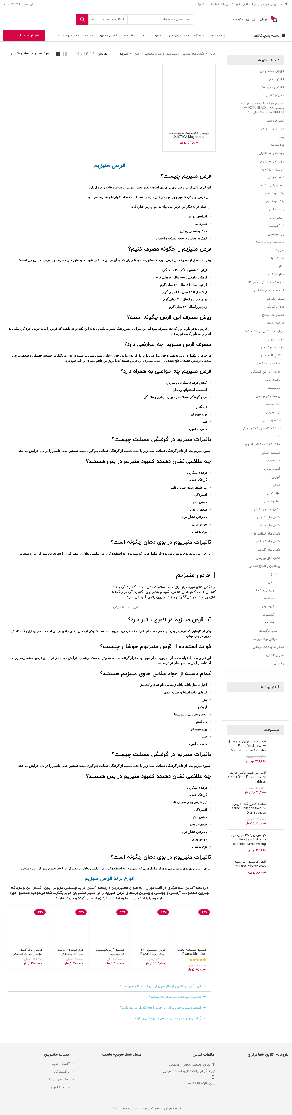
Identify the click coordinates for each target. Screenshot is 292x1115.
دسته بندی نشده (272, 185)
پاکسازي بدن (272, 380)
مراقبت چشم (275, 323)
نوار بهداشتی (275, 655)
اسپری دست (275, 121)
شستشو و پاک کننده (270, 242)
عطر (281, 266)
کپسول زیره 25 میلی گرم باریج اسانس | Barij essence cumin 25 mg (248, 839)
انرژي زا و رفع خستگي (266, 372)
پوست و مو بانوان (271, 161)
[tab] (109, 986)
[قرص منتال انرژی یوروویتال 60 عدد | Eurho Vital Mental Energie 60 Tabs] (276, 752)
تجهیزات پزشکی (273, 169)
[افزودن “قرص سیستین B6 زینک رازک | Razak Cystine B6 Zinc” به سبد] (134, 913)
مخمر (277, 485)
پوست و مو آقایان (271, 153)
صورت (279, 250)
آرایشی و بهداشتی (271, 87)
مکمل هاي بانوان (269, 525)
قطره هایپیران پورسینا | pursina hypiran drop (250, 864)
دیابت (276, 436)
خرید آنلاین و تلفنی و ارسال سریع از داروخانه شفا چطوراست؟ (160, 986)
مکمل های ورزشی (268, 558)
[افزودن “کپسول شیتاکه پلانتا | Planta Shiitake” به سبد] (175, 913)
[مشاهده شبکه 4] (58, 54)
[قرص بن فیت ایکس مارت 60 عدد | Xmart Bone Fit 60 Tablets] (276, 783)
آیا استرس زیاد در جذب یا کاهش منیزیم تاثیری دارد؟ (168, 1018)
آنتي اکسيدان (271, 355)
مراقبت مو (274, 493)
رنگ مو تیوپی (274, 193)
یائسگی (279, 663)
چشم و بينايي (271, 420)
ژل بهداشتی (276, 234)
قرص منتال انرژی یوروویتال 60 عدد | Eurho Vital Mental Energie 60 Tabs (247, 746)
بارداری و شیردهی (272, 129)
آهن (271, 582)
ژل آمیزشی (276, 226)
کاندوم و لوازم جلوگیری (268, 291)
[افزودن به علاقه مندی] (175, 944)
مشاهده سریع (175, 923)
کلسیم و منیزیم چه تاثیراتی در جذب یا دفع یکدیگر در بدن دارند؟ (160, 1007)
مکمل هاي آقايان (269, 517)
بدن (281, 137)
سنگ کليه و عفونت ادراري (263, 444)
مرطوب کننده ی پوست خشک (264, 331)
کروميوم (268, 606)
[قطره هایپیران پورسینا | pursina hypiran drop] (276, 869)
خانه (212, 54)
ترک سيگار (273, 412)
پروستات (277, 145)
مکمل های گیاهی (269, 550)
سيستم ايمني (271, 453)
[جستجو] (82, 19)
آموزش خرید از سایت (24, 35)
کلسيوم (268, 615)
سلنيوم (269, 598)
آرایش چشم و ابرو (271, 71)
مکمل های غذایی (272, 347)
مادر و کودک (275, 307)
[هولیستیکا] (256, 702)
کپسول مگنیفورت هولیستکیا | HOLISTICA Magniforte (189, 135)
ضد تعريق (274, 461)
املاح (273, 574)
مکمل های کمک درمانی (268, 647)
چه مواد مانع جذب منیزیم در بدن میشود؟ (175, 996)
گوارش (276, 477)
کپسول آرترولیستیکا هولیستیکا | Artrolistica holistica (109, 954)
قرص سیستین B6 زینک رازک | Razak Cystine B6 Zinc (152, 954)
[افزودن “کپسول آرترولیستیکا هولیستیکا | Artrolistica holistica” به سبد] (93, 913)
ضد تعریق (277, 258)
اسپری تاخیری (274, 95)
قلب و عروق (272, 469)
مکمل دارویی (275, 339)
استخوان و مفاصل (268, 363)
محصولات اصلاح (273, 315)
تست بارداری (275, 177)
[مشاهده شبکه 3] (65, 54)
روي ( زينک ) (265, 590)
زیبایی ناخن (276, 218)
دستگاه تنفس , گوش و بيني (261, 428)
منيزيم (269, 623)
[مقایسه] (175, 934)
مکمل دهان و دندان (267, 509)
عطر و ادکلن (276, 274)
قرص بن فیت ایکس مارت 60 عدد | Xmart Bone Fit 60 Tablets (247, 777)
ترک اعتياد (273, 404)
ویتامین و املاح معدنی (265, 566)
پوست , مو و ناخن (268, 396)
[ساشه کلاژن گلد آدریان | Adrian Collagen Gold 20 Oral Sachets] (276, 814)
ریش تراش (276, 210)
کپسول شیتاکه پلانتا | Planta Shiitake (191, 952)
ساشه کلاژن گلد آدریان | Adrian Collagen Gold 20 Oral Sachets (248, 808)
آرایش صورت (275, 79)
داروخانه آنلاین (98, 887)
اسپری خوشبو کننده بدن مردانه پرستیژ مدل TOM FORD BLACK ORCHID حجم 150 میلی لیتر (262, 108)
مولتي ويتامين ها (265, 639)
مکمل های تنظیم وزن (266, 534)
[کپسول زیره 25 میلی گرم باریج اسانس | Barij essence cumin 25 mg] (276, 843)
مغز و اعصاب (272, 501)
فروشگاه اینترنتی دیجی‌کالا (265, 282)
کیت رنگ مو (275, 299)
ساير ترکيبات (268, 631)
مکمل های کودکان (268, 542)
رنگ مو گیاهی (274, 201)
